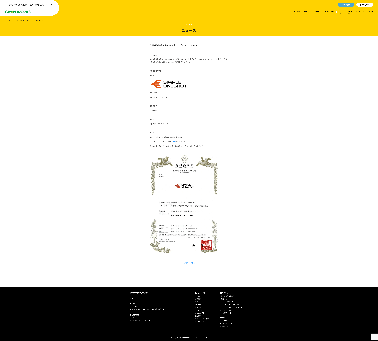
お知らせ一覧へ (189, 263)
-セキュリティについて (228, 296)
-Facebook (224, 326)
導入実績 (297, 11)
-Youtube (223, 320)
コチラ (174, 141)
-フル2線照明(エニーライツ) (230, 304)
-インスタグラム (226, 323)
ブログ (370, 11)
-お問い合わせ (200, 321)
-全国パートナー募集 (202, 318)
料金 (305, 11)
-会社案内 (198, 316)
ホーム (6, 20)
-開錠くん (223, 299)
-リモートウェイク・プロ (229, 301)
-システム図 (199, 307)
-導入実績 (198, 299)
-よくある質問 (200, 313)
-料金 (196, 301)
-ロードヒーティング (227, 310)
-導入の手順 (199, 310)
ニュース (12, 20)
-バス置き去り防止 (226, 313)
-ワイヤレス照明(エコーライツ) (231, 307)
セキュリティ (329, 11)
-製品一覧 (198, 304)
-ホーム (197, 296)
